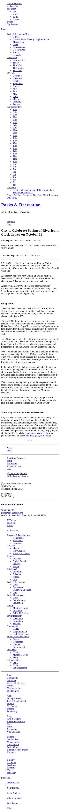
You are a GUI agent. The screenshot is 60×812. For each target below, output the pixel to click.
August (16, 86)
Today (16, 62)
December (17, 75)
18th (15, 140)
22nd (15, 130)
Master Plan (18, 42)
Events (16, 566)
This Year (17, 70)
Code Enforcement (21, 634)
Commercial (18, 538)
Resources (17, 543)
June (15, 91)
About (16, 52)
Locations (17, 558)
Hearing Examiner (21, 553)
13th (15, 153)
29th (15, 112)
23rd (15, 127)
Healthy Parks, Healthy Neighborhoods (31, 39)
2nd (14, 182)
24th (15, 125)
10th (15, 161)
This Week (18, 65)
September (18, 83)
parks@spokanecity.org (12, 513)
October (16, 81)
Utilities (16, 644)
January (16, 104)
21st (15, 133)
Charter (16, 652)
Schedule (17, 574)
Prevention (18, 603)
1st (14, 185)
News (15, 44)
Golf (15, 592)
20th (15, 135)
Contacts (17, 55)
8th (14, 166)
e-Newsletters (19, 60)
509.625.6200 (7, 510)
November (18, 78)
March (16, 99)
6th (14, 172)
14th (15, 151)
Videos (16, 577)
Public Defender (20, 613)
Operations (18, 618)
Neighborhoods (20, 631)
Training (17, 623)
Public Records (20, 668)
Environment (19, 647)
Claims (16, 665)
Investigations (19, 600)
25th (15, 122)
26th (15, 120)
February (17, 101)
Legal (15, 662)
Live (15, 579)
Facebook (24, 435)
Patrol (15, 597)
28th (15, 114)
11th (15, 159)
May (15, 94)
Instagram (34, 435)
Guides (16, 37)
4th (14, 177)
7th (14, 169)
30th (15, 109)
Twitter (47, 435)
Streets (16, 639)
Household (18, 642)
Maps (15, 657)
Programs (17, 571)
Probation (17, 610)
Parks (15, 584)
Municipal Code (20, 655)
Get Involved (19, 49)
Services (17, 564)
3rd (14, 179)
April (15, 96)
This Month (18, 68)
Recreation (18, 587)
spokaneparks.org (34, 433)
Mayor (16, 548)
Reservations (19, 47)
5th (14, 174)
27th (15, 117)
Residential (18, 540)
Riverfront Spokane (22, 590)
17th (15, 143)
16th (15, 146)
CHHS (16, 629)
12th (15, 156)
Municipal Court (20, 608)
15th (15, 148)
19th (15, 138)
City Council (19, 551)
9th (14, 164)
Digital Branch (19, 561)
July (15, 88)
